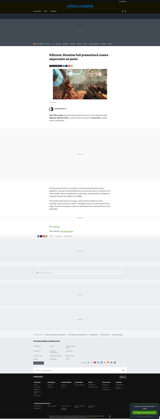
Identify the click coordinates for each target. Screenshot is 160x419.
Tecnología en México (56, 356)
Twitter (123, 11)
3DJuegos (50, 385)
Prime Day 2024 (38, 356)
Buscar (123, 370)
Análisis (52, 346)
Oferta (48, 44)
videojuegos (69, 236)
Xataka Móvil (37, 387)
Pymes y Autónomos (119, 387)
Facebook (126, 11)
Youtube (95, 362)
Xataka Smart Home (37, 392)
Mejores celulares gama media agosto (55, 334)
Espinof (63, 387)
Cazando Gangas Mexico (70, 347)
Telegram (101, 362)
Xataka (36, 385)
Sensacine (64, 385)
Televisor (103, 44)
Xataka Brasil (37, 408)
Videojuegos (80, 6)
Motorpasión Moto (93, 387)
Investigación (37, 346)
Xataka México (38, 406)
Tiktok (115, 362)
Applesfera (36, 389)
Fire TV (85, 44)
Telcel (67, 359)
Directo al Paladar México (79, 406)
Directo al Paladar (79, 385)
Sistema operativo (94, 44)
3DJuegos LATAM (52, 406)
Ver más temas (38, 363)
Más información (92, 417)
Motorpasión (91, 385)
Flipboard (69, 66)
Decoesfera (105, 387)
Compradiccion (106, 389)
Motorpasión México (91, 406)
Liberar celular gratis (117, 334)
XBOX (45, 11)
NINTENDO (53, 11)
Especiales (37, 351)
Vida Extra (50, 387)
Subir (121, 377)
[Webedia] (123, 1)
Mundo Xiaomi (37, 395)
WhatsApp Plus (94, 334)
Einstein (79, 44)
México (36, 359)
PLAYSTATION (37, 11)
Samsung (58, 44)
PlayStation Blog (66, 231)
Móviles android (70, 356)
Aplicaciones (69, 351)
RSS (105, 362)
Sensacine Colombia (64, 408)
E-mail (72, 66)
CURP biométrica (105, 334)
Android (72, 44)
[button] (60, 109)
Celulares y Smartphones (54, 351)
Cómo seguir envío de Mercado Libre (77, 334)
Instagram (98, 362)
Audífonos (65, 44)
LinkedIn (111, 362)
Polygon (56, 226)
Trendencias (105, 385)
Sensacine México (66, 406)
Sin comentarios (56, 66)
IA (52, 44)
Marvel (110, 44)
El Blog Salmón (120, 385)
